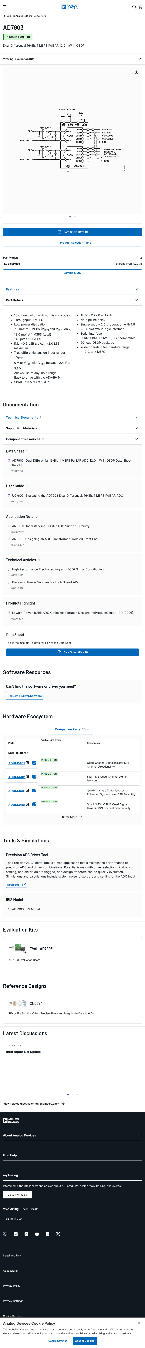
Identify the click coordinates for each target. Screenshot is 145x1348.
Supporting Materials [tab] (23, 428)
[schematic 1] (72, 140)
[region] (72, 1332)
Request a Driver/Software (25, 695)
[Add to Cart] (34, 763)
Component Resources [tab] (25, 439)
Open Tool (13, 884)
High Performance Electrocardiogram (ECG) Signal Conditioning (58, 569)
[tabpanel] (72, 349)
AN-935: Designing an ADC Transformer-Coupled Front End (55, 539)
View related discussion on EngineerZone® (31, 1103)
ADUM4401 (16, 777)
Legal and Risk (12, 1255)
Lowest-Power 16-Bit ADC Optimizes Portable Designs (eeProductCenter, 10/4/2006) (72, 613)
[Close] (139, 1323)
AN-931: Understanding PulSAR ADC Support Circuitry (50, 526)
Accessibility (11, 1270)
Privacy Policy (11, 1285)
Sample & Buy (72, 272)
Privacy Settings (13, 1301)
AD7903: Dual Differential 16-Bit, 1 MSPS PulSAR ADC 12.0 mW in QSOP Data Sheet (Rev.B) (71, 463)
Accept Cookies (84, 1340)
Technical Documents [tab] (23, 417)
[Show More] (72, 817)
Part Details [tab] (14, 300)
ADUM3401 (16, 791)
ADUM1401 (16, 763)
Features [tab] (12, 289)
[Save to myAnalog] (27, 763)
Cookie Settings (12, 1316)
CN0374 (36, 1003)
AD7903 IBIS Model (26, 909)
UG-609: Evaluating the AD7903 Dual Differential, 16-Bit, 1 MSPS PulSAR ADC (67, 495)
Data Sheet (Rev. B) (75, 232)
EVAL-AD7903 (41, 948)
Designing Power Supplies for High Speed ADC (45, 582)
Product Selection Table (75, 242)
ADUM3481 (16, 805)
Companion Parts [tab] (70, 729)
